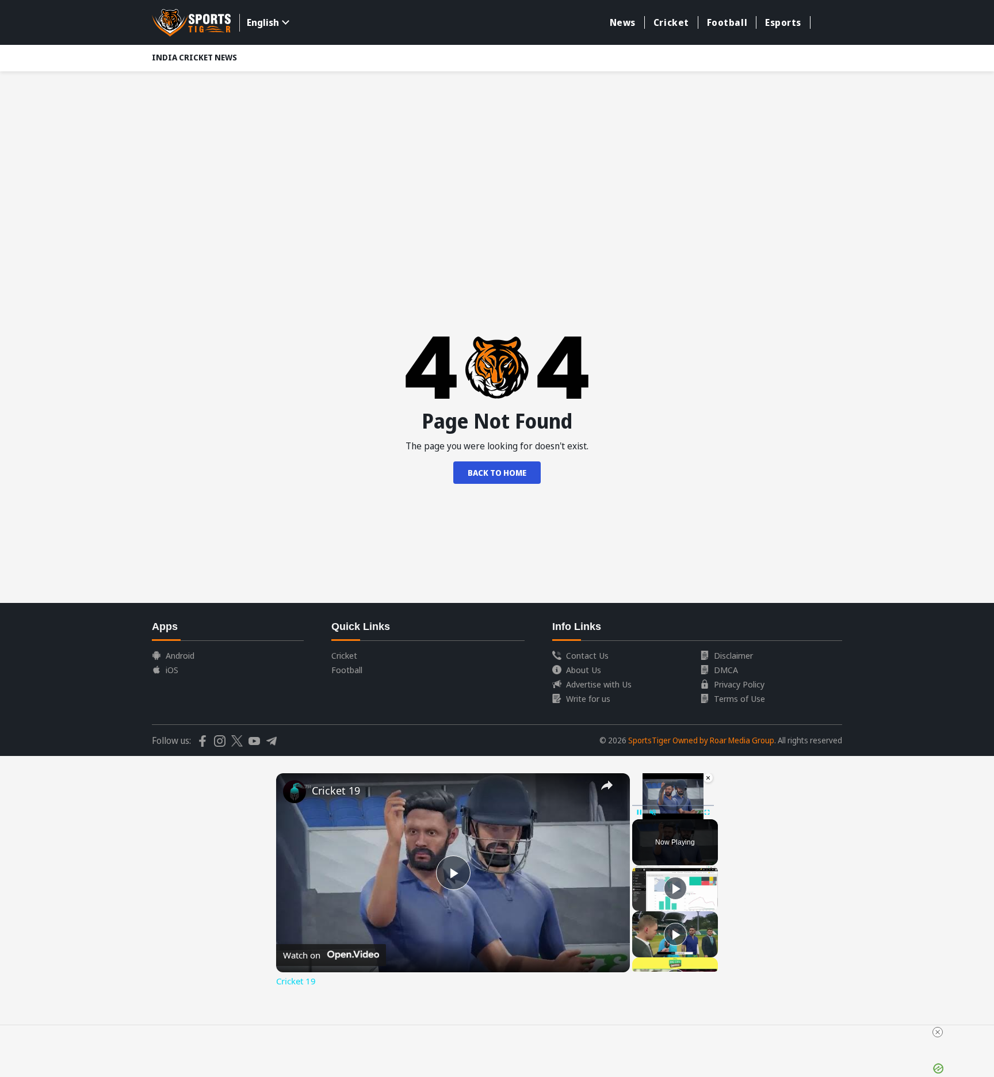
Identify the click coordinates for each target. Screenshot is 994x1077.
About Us (583, 669)
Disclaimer (733, 655)
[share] (607, 785)
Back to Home (497, 472)
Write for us (588, 698)
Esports (783, 22)
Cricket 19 (336, 790)
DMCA (726, 669)
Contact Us (587, 655)
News (623, 22)
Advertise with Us (599, 684)
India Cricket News (194, 57)
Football (727, 22)
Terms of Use (739, 698)
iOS (172, 669)
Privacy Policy (739, 684)
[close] (501, 1032)
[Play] (675, 888)
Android (180, 655)
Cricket (671, 22)
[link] (294, 791)
